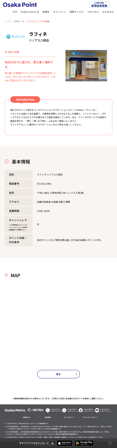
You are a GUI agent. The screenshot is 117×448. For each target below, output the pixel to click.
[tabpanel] (86, 65)
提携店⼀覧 (19, 21)
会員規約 (48, 417)
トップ (8, 21)
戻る (58, 374)
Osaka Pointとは (30, 11)
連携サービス (77, 11)
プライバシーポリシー (90, 417)
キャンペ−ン (59, 11)
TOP (14, 11)
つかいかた (93, 11)
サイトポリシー (69, 417)
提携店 (46, 11)
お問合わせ (27, 417)
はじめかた (108, 11)
